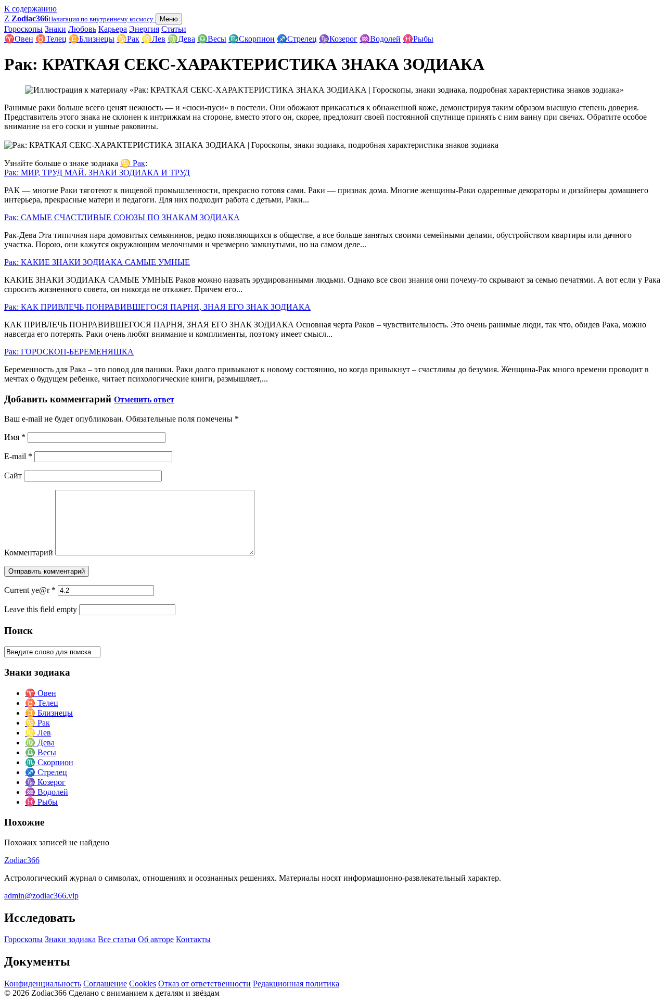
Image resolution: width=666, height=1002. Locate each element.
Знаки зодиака (70, 939)
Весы (211, 38)
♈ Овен (40, 693)
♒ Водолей (46, 792)
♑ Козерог (45, 782)
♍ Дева (40, 742)
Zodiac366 (22, 860)
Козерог (338, 38)
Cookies (142, 983)
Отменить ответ (144, 399)
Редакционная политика (296, 983)
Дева (181, 38)
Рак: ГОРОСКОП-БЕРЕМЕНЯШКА (69, 351)
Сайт (13, 475)
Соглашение (105, 983)
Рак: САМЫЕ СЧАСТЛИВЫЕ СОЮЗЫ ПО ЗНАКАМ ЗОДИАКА (122, 217)
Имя (14, 437)
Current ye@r (30, 590)
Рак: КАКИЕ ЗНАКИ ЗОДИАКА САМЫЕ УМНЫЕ (97, 262)
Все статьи (117, 939)
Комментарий (28, 552)
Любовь (82, 28)
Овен (18, 38)
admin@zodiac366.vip (41, 895)
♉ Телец (41, 703)
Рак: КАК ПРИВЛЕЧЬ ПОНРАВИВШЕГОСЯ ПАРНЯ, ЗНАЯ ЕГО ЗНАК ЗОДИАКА (157, 306)
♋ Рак (132, 163)
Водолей (380, 38)
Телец (51, 38)
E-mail (18, 456)
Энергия (144, 28)
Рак (128, 38)
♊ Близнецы (49, 712)
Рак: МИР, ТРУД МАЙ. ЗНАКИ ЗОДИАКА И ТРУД (97, 172)
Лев (153, 38)
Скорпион (251, 38)
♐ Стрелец (46, 772)
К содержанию (30, 8)
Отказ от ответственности (204, 983)
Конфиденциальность (42, 983)
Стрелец (297, 38)
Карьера (112, 28)
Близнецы (91, 38)
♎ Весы (40, 752)
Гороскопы (23, 28)
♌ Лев (38, 732)
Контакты (193, 939)
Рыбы (418, 38)
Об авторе (156, 939)
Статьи (173, 28)
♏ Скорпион (49, 762)
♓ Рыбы (41, 801)
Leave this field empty (40, 609)
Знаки (55, 28)
